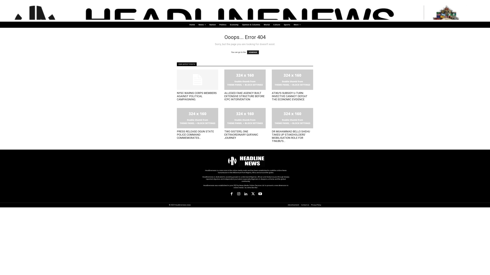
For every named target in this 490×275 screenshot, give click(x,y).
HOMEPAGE (253, 52)
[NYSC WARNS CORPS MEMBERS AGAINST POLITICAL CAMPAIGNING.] (197, 80)
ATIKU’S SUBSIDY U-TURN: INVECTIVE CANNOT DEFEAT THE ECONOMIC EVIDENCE (289, 96)
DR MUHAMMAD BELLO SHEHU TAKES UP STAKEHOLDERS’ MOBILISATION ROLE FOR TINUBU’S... (291, 136)
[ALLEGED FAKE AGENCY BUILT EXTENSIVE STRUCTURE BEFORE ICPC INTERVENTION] (245, 80)
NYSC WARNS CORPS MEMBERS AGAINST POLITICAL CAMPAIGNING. (197, 96)
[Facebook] (231, 194)
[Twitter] (253, 194)
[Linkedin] (245, 194)
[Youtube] (260, 194)
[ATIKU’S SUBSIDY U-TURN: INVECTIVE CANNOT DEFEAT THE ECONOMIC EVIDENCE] (292, 80)
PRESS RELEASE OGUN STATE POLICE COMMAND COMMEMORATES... (195, 134)
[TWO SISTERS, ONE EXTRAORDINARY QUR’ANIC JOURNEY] (245, 118)
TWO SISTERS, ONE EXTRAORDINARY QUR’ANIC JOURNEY (241, 134)
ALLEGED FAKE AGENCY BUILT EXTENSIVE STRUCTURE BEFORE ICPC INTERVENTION (244, 96)
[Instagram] (238, 194)
